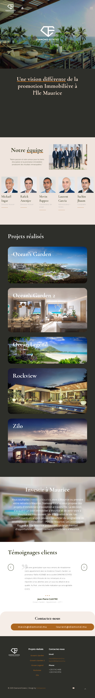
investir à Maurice (40, 499)
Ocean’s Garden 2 (37, 660)
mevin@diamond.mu (56, 658)
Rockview (37, 670)
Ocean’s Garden (37, 655)
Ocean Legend (37, 665)
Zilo (37, 675)
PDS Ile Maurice (55, 521)
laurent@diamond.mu (57, 661)
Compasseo (41, 688)
